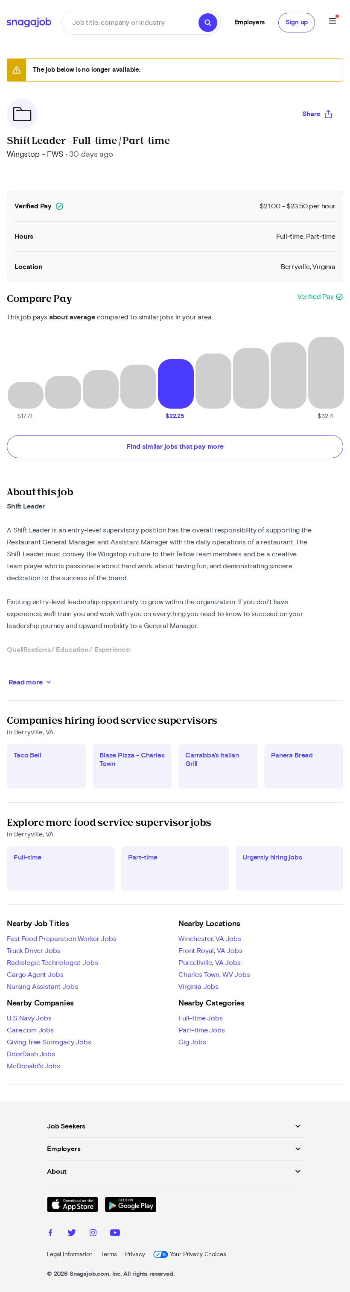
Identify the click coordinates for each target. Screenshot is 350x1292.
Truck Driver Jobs (33, 950)
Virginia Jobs (198, 986)
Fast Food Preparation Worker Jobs (62, 938)
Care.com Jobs (30, 1030)
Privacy (135, 1254)
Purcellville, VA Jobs (209, 962)
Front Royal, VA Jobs (210, 950)
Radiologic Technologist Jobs (52, 962)
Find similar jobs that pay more (175, 446)
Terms (109, 1254)
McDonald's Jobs (33, 1066)
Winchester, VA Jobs (209, 938)
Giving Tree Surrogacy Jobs (49, 1042)
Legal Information (70, 1254)
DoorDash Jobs (31, 1054)
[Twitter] (71, 1234)
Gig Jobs (192, 1042)
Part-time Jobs (201, 1030)
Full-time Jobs (200, 1018)
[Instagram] (93, 1234)
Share (311, 114)
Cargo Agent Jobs (35, 974)
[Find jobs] (207, 22)
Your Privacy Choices (198, 1254)
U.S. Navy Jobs (29, 1018)
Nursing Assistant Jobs (42, 986)
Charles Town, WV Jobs (214, 974)
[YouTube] (115, 1234)
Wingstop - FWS (35, 154)
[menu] (332, 22)
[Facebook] (50, 1234)
